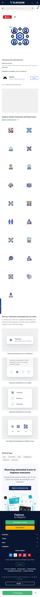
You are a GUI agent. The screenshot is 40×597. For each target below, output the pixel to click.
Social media (20, 550)
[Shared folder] (11, 203)
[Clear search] (28, 8)
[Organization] (11, 295)
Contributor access (20, 522)
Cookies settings (28, 571)
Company (5, 546)
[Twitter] (15, 555)
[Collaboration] (11, 130)
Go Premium (20, 528)
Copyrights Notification (15, 571)
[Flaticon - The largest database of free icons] (17, 3)
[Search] (11, 258)
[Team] (29, 203)
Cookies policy (31, 569)
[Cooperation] (29, 149)
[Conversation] (29, 277)
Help (3, 542)
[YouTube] (29, 555)
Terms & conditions (10, 569)
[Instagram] (24, 555)
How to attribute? (21, 71)
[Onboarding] (29, 258)
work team (15, 460)
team (19, 457)
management (27, 457)
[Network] (29, 130)
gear (4, 457)
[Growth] (11, 149)
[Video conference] (29, 185)
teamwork (6, 460)
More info (5, 67)
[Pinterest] (20, 555)
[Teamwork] (11, 167)
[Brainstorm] (29, 222)
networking (11, 457)
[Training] (29, 240)
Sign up (20, 564)
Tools (4, 538)
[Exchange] (11, 222)
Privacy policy (21, 569)
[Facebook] (10, 555)
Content (5, 534)
